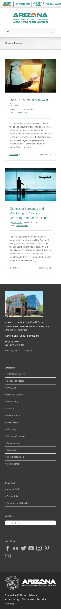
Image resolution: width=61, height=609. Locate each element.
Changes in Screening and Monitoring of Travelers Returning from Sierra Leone (28, 213)
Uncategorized (14, 463)
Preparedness (22, 112)
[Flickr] (15, 548)
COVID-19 (11, 387)
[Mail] (8, 556)
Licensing (11, 429)
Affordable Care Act (16, 374)
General (10, 408)
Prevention (12, 450)
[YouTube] (31, 548)
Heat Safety (12, 422)
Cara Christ (17, 109)
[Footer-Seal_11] (30, 576)
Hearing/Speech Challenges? (18, 350)
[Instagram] (39, 548)
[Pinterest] (46, 548)
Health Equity (13, 415)
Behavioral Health (15, 380)
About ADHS (13, 489)
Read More (13, 154)
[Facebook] (8, 548)
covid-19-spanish (15, 394)
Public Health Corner (16, 456)
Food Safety (12, 401)
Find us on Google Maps (16, 329)
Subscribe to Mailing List (18, 503)
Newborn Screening (16, 436)
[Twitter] (23, 548)
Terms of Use (13, 496)
